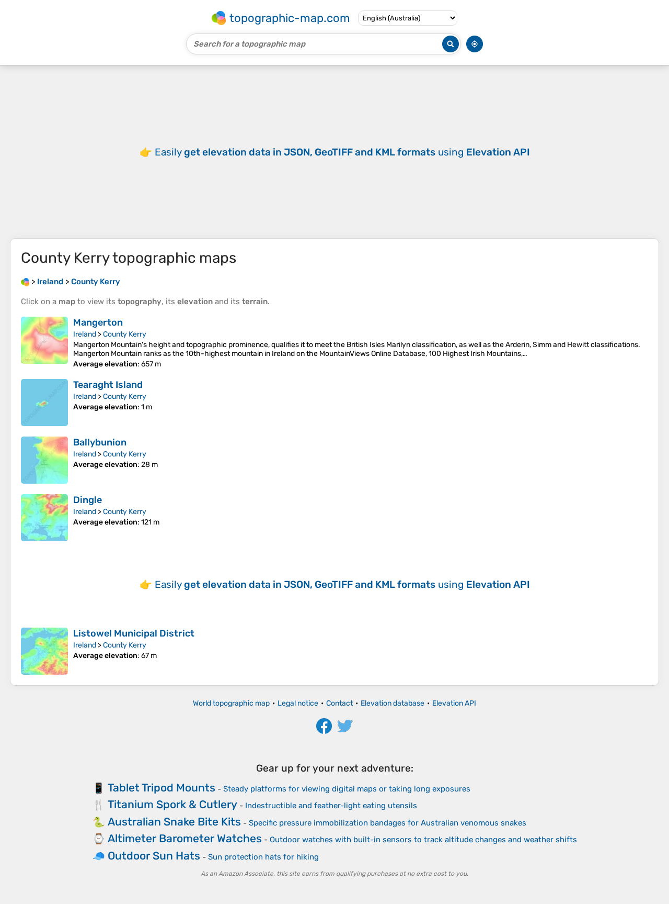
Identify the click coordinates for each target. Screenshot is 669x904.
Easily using (342, 152)
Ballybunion (99, 442)
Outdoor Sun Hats (154, 855)
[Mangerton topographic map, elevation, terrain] (44, 343)
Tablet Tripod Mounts (161, 787)
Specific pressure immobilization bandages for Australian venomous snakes (387, 823)
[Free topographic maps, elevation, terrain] (25, 281)
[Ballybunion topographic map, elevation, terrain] (44, 460)
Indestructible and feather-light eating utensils (331, 805)
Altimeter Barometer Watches (185, 838)
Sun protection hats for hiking (263, 857)
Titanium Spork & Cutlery (172, 804)
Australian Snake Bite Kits (174, 821)
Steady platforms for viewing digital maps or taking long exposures (346, 789)
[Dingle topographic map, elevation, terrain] (44, 517)
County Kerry (124, 334)
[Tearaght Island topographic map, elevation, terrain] (44, 402)
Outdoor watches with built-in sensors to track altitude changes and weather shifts (423, 839)
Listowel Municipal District (133, 633)
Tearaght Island (108, 384)
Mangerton (98, 322)
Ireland (84, 334)
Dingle (87, 500)
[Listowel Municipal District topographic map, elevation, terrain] (44, 651)
